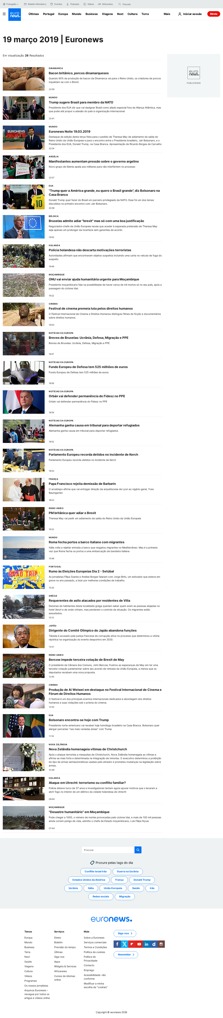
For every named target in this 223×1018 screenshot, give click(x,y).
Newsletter (124, 954)
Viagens (107, 14)
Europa (63, 14)
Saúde (136, 888)
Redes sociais (101, 896)
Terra (145, 14)
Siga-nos (59, 956)
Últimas (34, 14)
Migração (124, 896)
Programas (30, 980)
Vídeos (28, 976)
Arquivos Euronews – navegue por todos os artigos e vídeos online (37, 994)
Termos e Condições (95, 947)
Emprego (89, 970)
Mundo (76, 14)
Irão (152, 888)
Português (11, 4)
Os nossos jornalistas (36, 985)
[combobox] (137, 4)
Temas (28, 931)
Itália (91, 888)
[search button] (119, 4)
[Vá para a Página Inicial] (14, 14)
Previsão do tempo (65, 947)
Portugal (48, 14)
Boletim (58, 942)
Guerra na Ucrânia (128, 871)
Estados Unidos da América (88, 879)
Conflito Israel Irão (96, 871)
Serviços (59, 931)
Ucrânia (73, 888)
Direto (213, 13)
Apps (57, 961)
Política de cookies (94, 952)
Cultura (132, 14)
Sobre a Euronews (94, 937)
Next (120, 14)
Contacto (89, 965)
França (119, 879)
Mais (86, 931)
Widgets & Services (65, 966)
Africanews (60, 971)
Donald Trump (142, 879)
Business (92, 14)
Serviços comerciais (95, 942)
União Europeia (113, 888)
